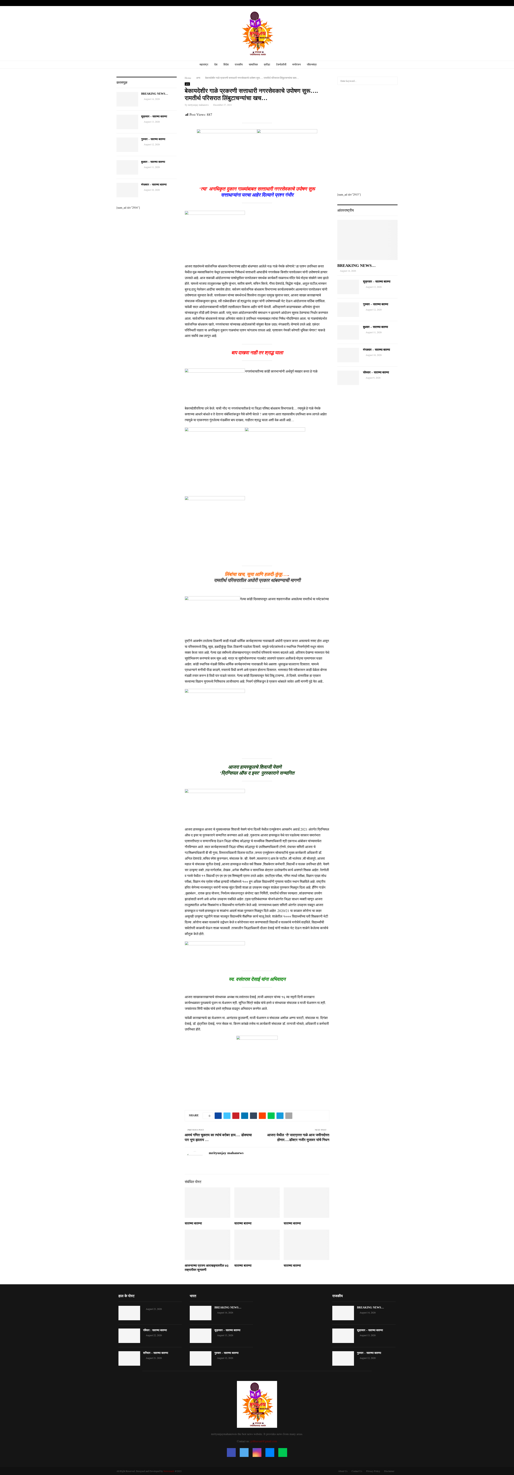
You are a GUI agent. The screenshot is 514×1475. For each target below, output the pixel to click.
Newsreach (168, 1471)
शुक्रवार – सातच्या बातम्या (154, 116)
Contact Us (357, 1471)
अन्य (187, 84)
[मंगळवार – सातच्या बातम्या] (127, 190)
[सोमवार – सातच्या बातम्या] (348, 378)
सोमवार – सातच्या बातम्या (376, 372)
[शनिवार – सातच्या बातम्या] (129, 1358)
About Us (343, 1471)
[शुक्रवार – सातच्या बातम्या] (127, 122)
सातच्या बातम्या (193, 1223)
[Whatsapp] (282, 1452)
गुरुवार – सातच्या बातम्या (153, 139)
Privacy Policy (373, 1471)
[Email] (269, 1452)
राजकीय (239, 64)
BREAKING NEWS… (154, 93)
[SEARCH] (393, 81)
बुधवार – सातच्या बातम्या (153, 161)
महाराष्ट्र (204, 64)
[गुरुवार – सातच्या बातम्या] (127, 144)
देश (215, 64)
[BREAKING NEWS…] (127, 99)
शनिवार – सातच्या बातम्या (155, 1352)
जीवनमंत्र (312, 64)
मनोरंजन (296, 64)
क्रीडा (267, 64)
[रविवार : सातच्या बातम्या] (129, 1336)
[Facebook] (231, 1452)
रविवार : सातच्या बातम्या (155, 1330)
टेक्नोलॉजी (281, 64)
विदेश (226, 64)
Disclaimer (389, 1471)
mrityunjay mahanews (198, 104)
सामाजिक (253, 64)
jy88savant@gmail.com (263, 1441)
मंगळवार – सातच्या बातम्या (154, 184)
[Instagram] (257, 1452)
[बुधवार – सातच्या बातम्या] (127, 167)
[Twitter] (244, 1452)
